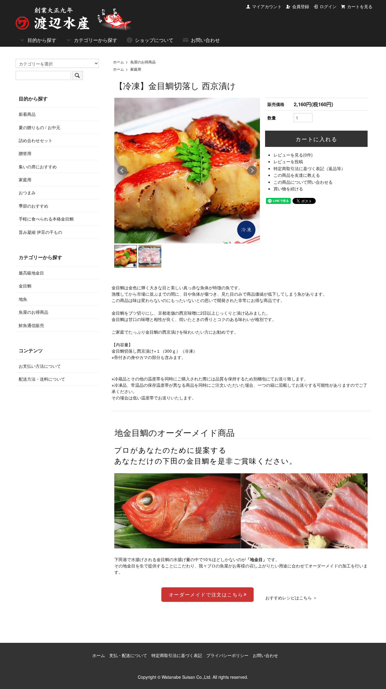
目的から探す (41, 40)
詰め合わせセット (35, 140)
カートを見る (359, 6)
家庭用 (135, 68)
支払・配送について (128, 655)
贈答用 (25, 153)
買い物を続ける (288, 189)
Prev (122, 170)
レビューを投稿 (288, 161)
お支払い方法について (40, 366)
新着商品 (27, 114)
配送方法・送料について (42, 379)
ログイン (328, 6)
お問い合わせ (205, 40)
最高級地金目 (31, 273)
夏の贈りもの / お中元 (39, 127)
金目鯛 (25, 286)
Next (252, 170)
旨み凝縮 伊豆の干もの (40, 232)
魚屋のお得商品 (143, 61)
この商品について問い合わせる (303, 182)
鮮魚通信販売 (31, 325)
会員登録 (300, 6)
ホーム (118, 61)
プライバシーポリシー (227, 655)
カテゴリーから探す (95, 40)
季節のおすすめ (33, 206)
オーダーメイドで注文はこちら (206, 594)
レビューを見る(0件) (293, 155)
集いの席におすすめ (38, 167)
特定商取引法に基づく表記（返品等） (309, 168)
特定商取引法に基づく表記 (176, 655)
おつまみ (27, 192)
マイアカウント (267, 6)
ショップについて (154, 40)
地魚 (23, 299)
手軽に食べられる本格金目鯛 (46, 219)
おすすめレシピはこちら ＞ (291, 598)
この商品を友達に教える (297, 175)
